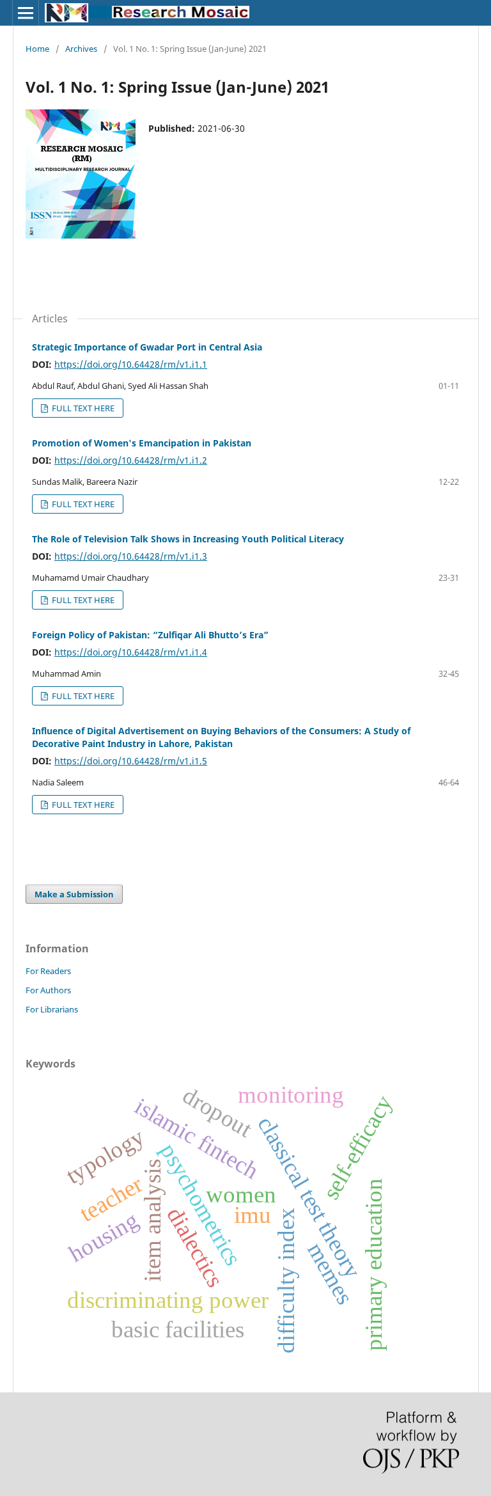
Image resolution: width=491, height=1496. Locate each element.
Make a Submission (74, 894)
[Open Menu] (25, 13)
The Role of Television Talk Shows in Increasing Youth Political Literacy (188, 539)
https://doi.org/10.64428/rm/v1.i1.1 (130, 364)
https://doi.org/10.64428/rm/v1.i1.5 (130, 761)
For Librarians (52, 1009)
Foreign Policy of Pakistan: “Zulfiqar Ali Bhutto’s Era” (150, 635)
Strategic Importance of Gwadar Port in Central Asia (147, 347)
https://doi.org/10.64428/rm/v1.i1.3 (130, 556)
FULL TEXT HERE (82, 408)
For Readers (48, 971)
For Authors (48, 990)
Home (37, 48)
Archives (81, 48)
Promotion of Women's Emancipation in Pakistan (141, 443)
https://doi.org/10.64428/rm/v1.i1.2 (130, 460)
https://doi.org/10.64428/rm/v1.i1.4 (130, 652)
